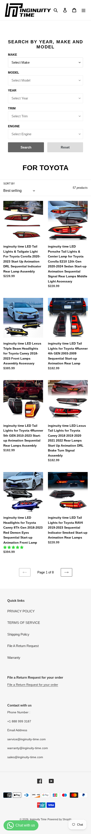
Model (13, 72)
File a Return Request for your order (32, 684)
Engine (14, 126)
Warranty (13, 657)
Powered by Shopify (59, 819)
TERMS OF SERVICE (23, 623)
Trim (12, 108)
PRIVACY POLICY (21, 611)
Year (12, 90)
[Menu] (83, 10)
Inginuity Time (38, 819)
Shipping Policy (18, 634)
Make (12, 54)
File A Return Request (23, 646)
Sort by (9, 183)
